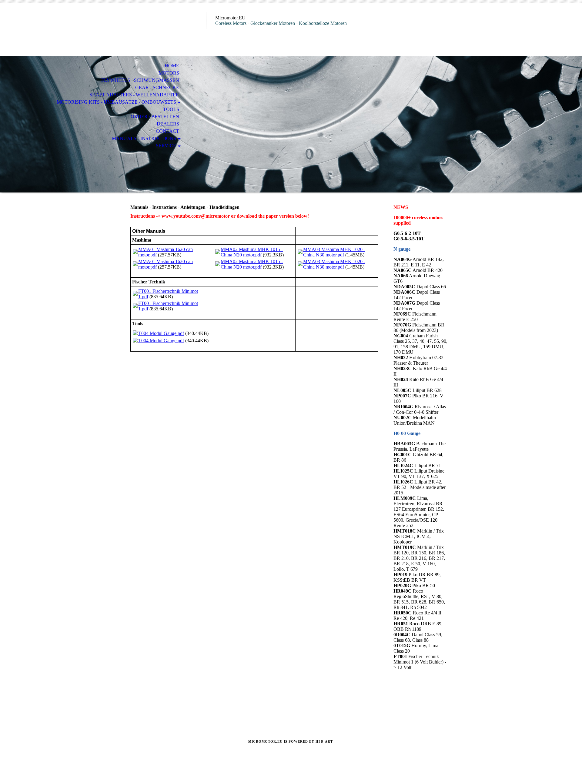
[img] (165, 29)
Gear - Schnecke (157, 87)
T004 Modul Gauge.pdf (161, 333)
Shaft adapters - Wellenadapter (134, 94)
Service (166, 145)
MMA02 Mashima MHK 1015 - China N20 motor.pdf (252, 252)
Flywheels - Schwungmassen (140, 80)
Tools (171, 109)
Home (172, 65)
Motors (169, 72)
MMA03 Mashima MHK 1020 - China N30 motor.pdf (334, 252)
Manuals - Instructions (144, 138)
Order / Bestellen (155, 116)
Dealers (168, 123)
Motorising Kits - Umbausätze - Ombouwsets (116, 102)
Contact (167, 131)
